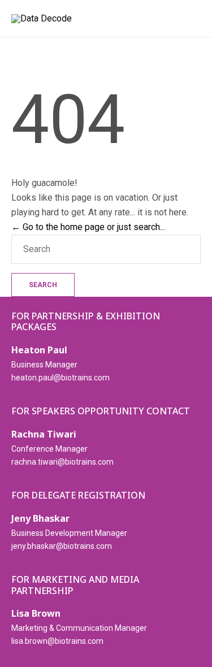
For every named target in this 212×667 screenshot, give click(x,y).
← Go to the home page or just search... (88, 227)
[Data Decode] (41, 18)
